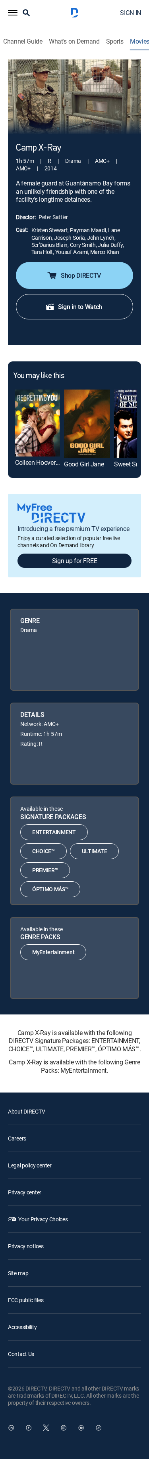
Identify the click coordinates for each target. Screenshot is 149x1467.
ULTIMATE (94, 851)
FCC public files (26, 1300)
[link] (37, 423)
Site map (18, 1273)
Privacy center (24, 1192)
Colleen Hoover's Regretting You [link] (57, 462)
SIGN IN (130, 12)
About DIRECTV (26, 1111)
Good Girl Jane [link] (84, 464)
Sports (115, 41)
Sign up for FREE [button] (74, 560)
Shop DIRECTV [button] (81, 275)
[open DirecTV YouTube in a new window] (81, 1428)
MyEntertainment (53, 952)
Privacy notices (26, 1246)
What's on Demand (74, 41)
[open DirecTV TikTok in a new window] (98, 1428)
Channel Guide (23, 41)
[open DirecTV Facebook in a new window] (28, 1428)
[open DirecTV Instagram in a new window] (63, 1428)
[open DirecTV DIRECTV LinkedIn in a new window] (11, 1428)
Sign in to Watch (80, 306)
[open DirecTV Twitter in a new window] (46, 1428)
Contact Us (21, 1354)
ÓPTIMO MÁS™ (50, 889)
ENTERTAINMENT (54, 832)
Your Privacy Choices (43, 1219)
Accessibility (22, 1327)
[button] (12, 12)
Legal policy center (30, 1165)
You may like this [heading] (39, 376)
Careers (17, 1138)
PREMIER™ (45, 870)
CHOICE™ (43, 851)
